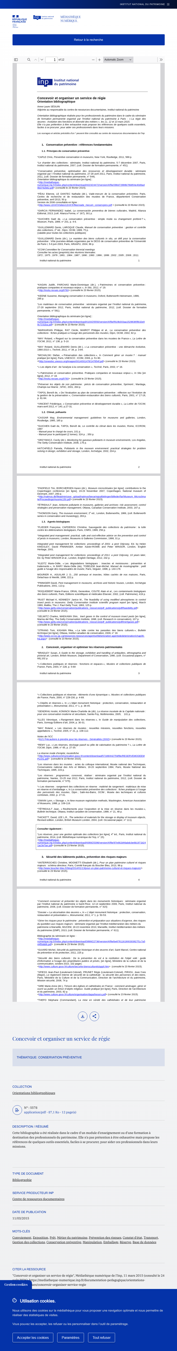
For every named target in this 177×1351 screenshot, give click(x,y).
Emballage (110, 1242)
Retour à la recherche (88, 39)
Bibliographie (22, 1180)
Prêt (52, 1238)
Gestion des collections (29, 1242)
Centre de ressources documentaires (39, 1199)
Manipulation (92, 1242)
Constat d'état (132, 1238)
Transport (151, 1238)
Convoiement (22, 1238)
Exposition (40, 1238)
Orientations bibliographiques (34, 1093)
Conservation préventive (60, 1057)
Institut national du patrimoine (142, 4)
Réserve (125, 1242)
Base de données (144, 1242)
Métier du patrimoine (72, 1238)
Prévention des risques (105, 1238)
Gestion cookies (16, 1284)
